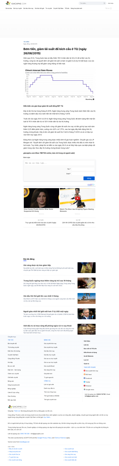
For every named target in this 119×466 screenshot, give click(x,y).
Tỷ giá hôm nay (14, 457)
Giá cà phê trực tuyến (50, 347)
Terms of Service (60, 438)
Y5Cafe (67, 8)
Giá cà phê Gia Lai (14, 454)
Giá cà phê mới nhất (71, 457)
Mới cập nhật (12, 400)
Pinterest (88, 386)
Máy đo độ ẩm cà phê (15, 449)
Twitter (88, 382)
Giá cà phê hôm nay (50, 343)
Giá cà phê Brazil (49, 366)
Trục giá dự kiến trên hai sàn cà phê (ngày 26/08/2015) (40, 224)
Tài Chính (26, 41)
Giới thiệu (110, 3)
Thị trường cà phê (13, 347)
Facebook (89, 378)
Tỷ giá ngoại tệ (48, 377)
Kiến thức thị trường (14, 351)
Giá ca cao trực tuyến (50, 362)
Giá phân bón (48, 373)
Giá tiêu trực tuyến (49, 355)
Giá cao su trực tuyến (50, 358)
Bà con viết (11, 366)
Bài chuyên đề (12, 343)
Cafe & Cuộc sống (13, 392)
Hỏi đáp (10, 362)
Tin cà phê (48, 8)
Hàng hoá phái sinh (76, 8)
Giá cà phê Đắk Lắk (70, 460)
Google (39, 438)
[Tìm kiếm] (103, 3)
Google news (90, 389)
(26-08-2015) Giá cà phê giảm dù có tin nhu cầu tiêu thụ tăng (78, 224)
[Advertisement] (59, 25)
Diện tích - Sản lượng (14, 370)
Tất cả (107, 8)
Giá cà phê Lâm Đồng (15, 460)
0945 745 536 (24, 434)
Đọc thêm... (47, 417)
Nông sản (11, 381)
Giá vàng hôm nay (49, 370)
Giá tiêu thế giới (39, 8)
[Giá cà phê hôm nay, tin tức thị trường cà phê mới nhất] (16, 3)
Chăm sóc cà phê (13, 373)
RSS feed (88, 374)
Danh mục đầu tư (49, 388)
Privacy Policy (47, 438)
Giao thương (12, 396)
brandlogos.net (24, 442)
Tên (69, 169)
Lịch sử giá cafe (49, 384)
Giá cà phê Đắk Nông (71, 451)
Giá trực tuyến (17, 8)
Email (68, 173)
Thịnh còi (17, 411)
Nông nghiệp (12, 388)
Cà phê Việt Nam (58, 8)
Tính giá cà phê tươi (50, 399)
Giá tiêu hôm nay (28, 8)
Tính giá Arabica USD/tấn (51, 396)
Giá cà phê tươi (69, 449)
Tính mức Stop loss (50, 392)
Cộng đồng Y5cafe (14, 358)
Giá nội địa (9, 8)
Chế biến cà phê (13, 377)
